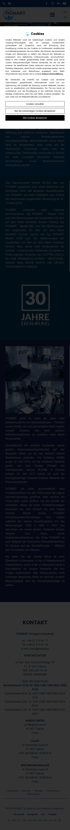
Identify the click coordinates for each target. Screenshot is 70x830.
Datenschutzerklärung (52, 74)
